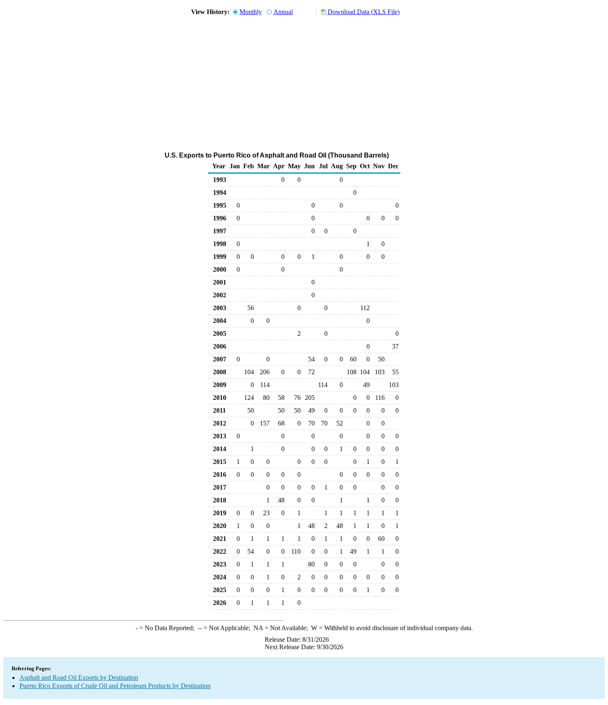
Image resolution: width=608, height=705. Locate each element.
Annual (283, 11)
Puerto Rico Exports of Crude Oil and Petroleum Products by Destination (115, 685)
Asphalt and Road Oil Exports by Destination (78, 677)
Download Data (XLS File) (364, 11)
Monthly (250, 11)
